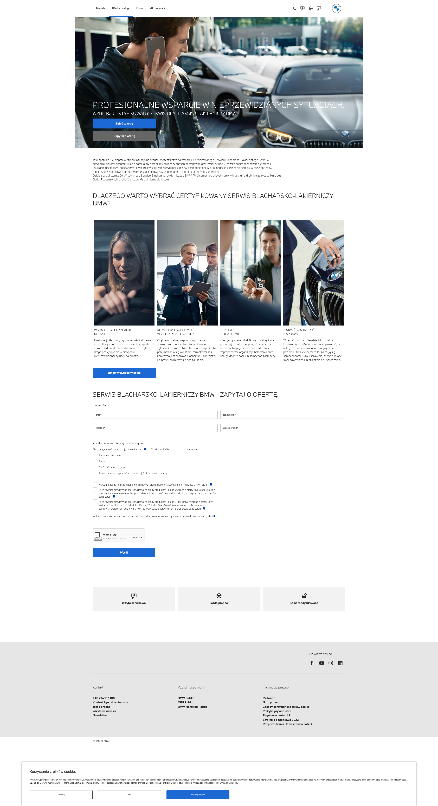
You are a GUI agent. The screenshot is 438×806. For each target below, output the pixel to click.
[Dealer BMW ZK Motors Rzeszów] (336, 8)
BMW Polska (186, 698)
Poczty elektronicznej (110, 455)
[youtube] (321, 666)
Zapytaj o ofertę (124, 136)
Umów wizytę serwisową (124, 372)
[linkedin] (340, 666)
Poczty (102, 461)
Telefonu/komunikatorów (112, 467)
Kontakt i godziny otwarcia (110, 702)
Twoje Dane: (101, 405)
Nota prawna (271, 702)
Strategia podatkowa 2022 (281, 720)
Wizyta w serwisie (104, 711)
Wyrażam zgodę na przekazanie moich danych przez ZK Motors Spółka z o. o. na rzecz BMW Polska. (154, 484)
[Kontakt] (302, 8)
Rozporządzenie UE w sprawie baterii (287, 724)
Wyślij (124, 552)
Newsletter (100, 715)
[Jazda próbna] (311, 8)
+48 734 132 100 (104, 698)
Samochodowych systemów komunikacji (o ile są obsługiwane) (133, 473)
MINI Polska (186, 702)
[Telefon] (294, 8)
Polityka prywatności (277, 711)
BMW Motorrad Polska (192, 706)
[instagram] (331, 666)
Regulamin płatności (276, 715)
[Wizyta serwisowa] (319, 8)
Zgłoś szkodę (124, 123)
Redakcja (269, 698)
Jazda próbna (102, 706)
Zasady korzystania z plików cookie (286, 706)
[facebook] (311, 666)
